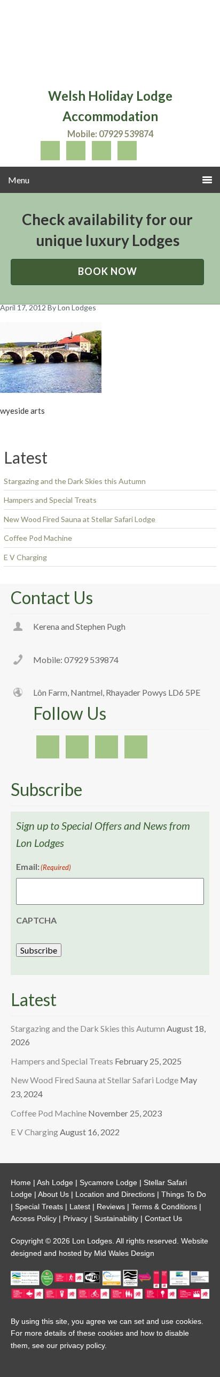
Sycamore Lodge (108, 1182)
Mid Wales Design (123, 1253)
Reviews (111, 1206)
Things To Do (183, 1194)
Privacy (75, 1218)
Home (21, 1182)
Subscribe (38, 950)
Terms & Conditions (164, 1206)
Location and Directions (115, 1194)
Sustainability (116, 1218)
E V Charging (25, 557)
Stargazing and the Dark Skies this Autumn (75, 481)
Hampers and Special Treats (50, 499)
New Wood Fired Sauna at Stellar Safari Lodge (79, 519)
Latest (79, 1206)
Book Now (107, 271)
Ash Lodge (55, 1182)
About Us (53, 1194)
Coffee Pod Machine (38, 537)
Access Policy (34, 1218)
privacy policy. (83, 1345)
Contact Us (163, 1218)
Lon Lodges (110, 45)
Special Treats (39, 1206)
